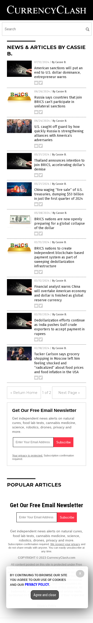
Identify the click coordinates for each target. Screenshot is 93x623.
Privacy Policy (37, 585)
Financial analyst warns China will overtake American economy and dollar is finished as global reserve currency (60, 293)
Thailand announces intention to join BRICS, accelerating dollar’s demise (59, 164)
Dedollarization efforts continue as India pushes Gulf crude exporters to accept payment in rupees (59, 327)
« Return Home (23, 392)
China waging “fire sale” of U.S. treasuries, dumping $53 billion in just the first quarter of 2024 (59, 194)
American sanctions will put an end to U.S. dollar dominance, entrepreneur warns (58, 72)
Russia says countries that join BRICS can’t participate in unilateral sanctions (58, 101)
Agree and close (44, 595)
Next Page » (69, 392)
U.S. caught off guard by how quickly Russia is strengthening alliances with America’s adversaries (59, 133)
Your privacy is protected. (27, 455)
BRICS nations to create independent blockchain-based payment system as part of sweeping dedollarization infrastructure (59, 257)
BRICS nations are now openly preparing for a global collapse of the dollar (59, 223)
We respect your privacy (65, 544)
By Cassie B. (59, 62)
